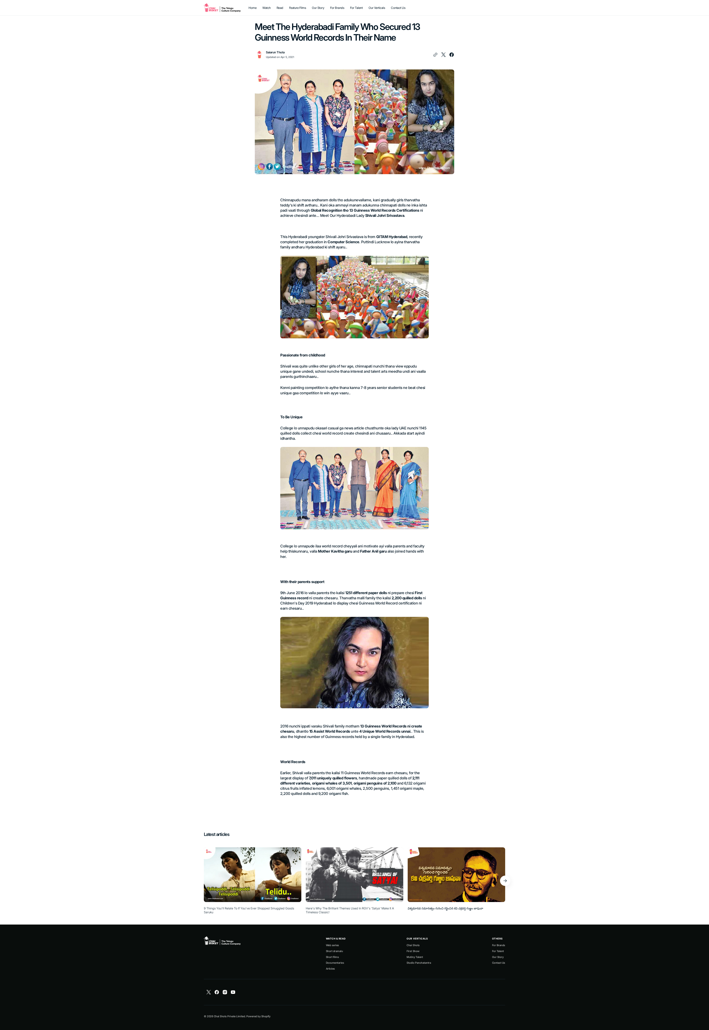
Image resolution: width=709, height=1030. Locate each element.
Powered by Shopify (258, 1016)
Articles (330, 968)
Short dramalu (334, 951)
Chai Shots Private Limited (229, 1016)
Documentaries (335, 962)
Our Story (498, 957)
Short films (332, 957)
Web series (332, 945)
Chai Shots (413, 945)
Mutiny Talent (415, 957)
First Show (413, 951)
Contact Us (498, 962)
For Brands (498, 945)
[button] (505, 881)
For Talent (498, 951)
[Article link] (252, 880)
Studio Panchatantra (419, 962)
